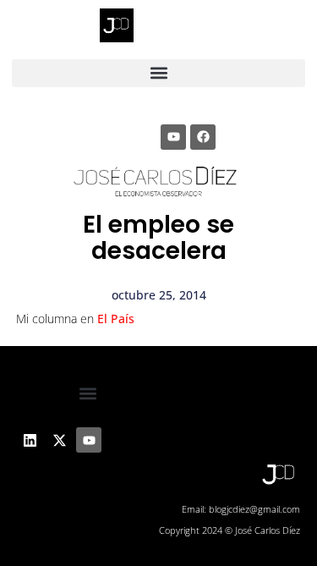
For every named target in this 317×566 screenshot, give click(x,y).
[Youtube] (173, 137)
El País (115, 318)
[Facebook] (203, 137)
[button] (159, 73)
